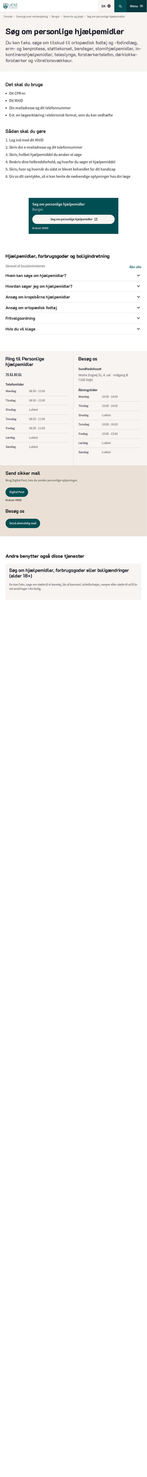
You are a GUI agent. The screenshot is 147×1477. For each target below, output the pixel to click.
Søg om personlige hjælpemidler (106, 16)
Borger (55, 16)
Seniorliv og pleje (73, 16)
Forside (8, 16)
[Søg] (120, 6)
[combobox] (106, 6)
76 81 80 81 (14, 374)
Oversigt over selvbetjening (32, 16)
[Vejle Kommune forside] (10, 6)
